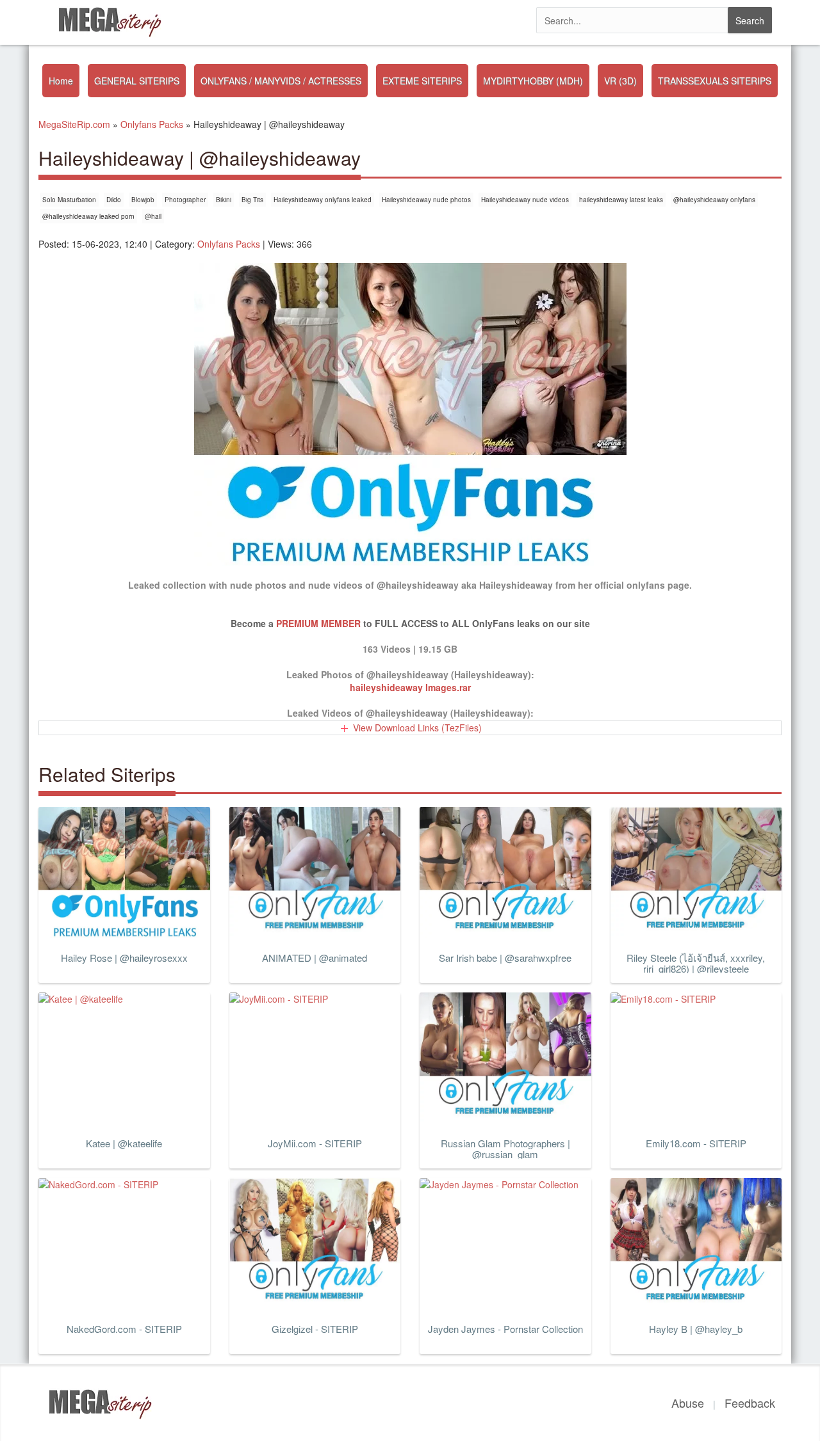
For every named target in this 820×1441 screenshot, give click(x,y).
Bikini (223, 199)
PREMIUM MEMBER (318, 623)
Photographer (185, 199)
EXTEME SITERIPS (422, 80)
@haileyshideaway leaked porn (88, 216)
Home (61, 80)
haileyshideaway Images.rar (410, 687)
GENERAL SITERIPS (136, 80)
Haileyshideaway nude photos (426, 199)
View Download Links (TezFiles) (417, 727)
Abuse (687, 1402)
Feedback (750, 1402)
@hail (153, 216)
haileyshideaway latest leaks (621, 199)
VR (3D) (620, 80)
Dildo (113, 199)
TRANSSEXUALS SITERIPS (714, 80)
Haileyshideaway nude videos (525, 199)
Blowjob (142, 199)
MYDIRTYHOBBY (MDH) (533, 80)
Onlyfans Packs (228, 243)
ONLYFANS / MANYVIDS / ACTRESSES (281, 80)
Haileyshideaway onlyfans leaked (323, 199)
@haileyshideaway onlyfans (714, 199)
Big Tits (252, 199)
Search (749, 20)
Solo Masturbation (69, 199)
